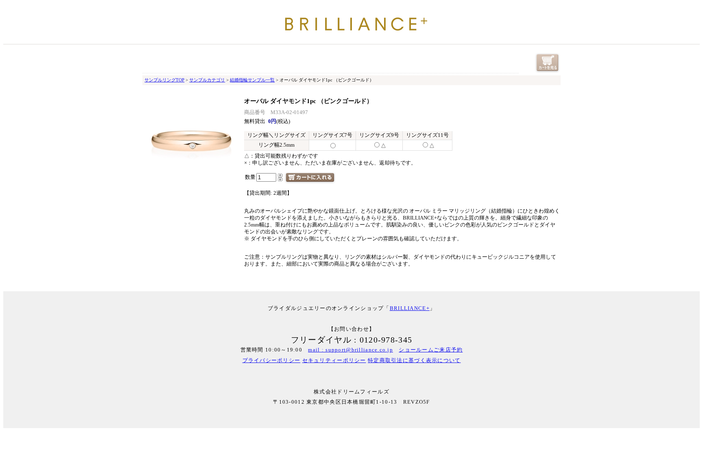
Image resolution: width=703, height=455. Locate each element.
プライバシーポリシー (271, 360)
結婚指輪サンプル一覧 (252, 79)
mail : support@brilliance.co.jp (350, 350)
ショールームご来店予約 (431, 350)
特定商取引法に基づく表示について (414, 360)
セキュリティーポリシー (334, 360)
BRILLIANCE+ (410, 308)
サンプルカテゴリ (207, 79)
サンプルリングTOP (164, 79)
